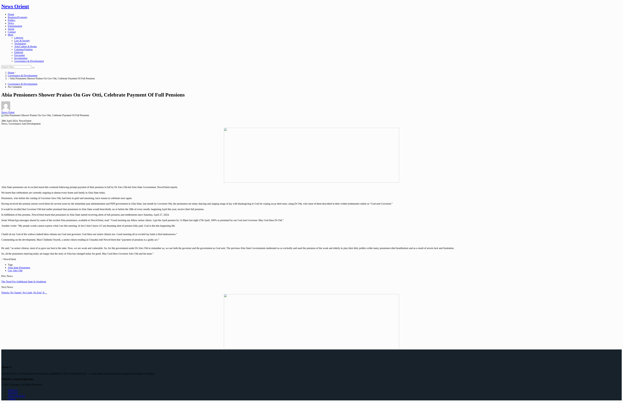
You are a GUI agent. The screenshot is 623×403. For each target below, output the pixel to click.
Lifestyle (18, 37)
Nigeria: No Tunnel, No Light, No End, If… (24, 292)
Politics (11, 20)
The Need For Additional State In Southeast (23, 281)
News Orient (15, 6)
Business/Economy (17, 17)
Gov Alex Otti (15, 270)
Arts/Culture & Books (25, 46)
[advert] (311, 181)
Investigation (20, 58)
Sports (11, 29)
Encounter (19, 55)
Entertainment (15, 26)
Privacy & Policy (16, 396)
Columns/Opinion (23, 49)
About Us (13, 390)
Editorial (18, 52)
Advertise (13, 393)
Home (11, 14)
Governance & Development (29, 61)
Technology (20, 43)
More (10, 34)
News (11, 23)
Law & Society (22, 40)
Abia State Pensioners (19, 267)
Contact (12, 32)
